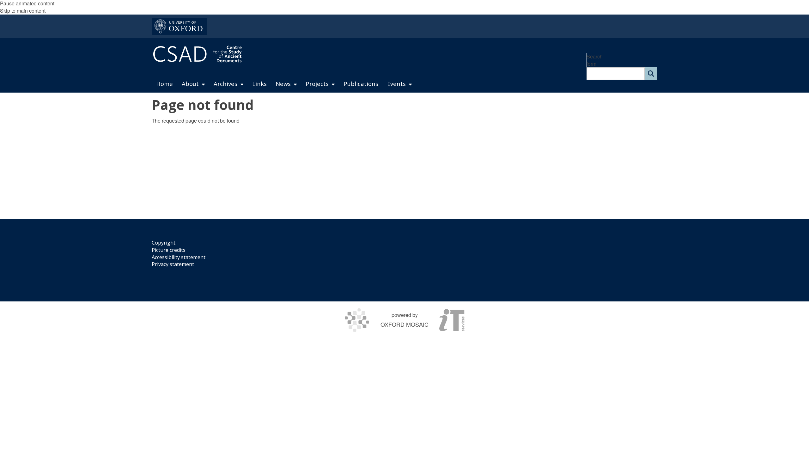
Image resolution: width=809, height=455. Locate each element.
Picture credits (169, 249)
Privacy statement (173, 264)
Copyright (163, 242)
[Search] (651, 73)
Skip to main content (23, 10)
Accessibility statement (178, 257)
